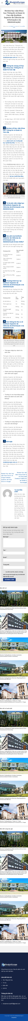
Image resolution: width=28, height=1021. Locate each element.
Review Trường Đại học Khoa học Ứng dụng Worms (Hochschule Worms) (13, 678)
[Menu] (2, 3)
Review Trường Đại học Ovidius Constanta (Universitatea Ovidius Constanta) (11, 655)
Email (5, 557)
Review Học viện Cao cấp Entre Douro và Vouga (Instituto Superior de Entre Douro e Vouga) (7, 477)
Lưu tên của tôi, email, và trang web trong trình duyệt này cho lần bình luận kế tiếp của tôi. (14, 574)
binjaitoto (14, 1017)
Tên (4, 550)
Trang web (6, 564)
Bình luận (6, 536)
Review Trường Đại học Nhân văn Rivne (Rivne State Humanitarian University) (13, 608)
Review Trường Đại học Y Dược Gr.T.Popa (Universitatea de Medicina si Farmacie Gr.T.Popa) (13, 701)
